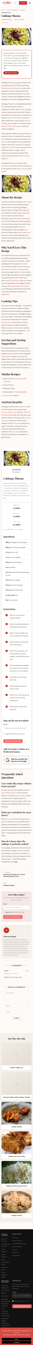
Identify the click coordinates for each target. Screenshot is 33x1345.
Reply (27, 970)
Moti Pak (3, 1293)
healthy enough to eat (20, 280)
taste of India (21, 169)
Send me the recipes (13, 741)
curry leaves (15, 432)
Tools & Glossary (17, 1246)
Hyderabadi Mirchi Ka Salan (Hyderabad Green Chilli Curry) (5, 1303)
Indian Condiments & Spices (5, 1262)
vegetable (25, 210)
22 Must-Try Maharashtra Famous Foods (5, 1288)
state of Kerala (13, 88)
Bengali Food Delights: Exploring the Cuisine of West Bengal (5, 1323)
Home (3, 10)
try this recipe (27, 202)
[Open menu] (30, 3)
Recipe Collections (17, 1240)
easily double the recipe (18, 286)
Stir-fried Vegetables (19, 392)
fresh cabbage (26, 109)
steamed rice (6, 356)
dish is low (15, 423)
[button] (13, 469)
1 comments (4, 22)
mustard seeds (18, 328)
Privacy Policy (19, 734)
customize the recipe (13, 118)
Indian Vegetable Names (4, 1275)
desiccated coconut (8, 793)
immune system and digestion (12, 412)
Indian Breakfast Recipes (19, 1243)
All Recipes (15, 1237)
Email (5, 724)
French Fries (4, 1296)
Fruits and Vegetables (12, 10)
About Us (14, 1249)
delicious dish (6, 166)
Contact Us (15, 1252)
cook (12, 354)
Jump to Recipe (12, 73)
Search (23, 3)
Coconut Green (9, 395)
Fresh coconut (6, 322)
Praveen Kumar (7, 19)
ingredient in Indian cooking (11, 147)
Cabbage (22, 10)
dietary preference (23, 232)
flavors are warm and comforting (16, 269)
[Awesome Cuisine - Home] (6, 3)
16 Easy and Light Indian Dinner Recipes (5, 1313)
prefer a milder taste (8, 126)
